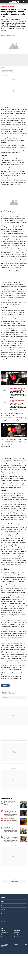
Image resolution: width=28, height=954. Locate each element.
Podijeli (3, 75)
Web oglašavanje (4, 934)
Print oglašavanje (17, 934)
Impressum (3, 930)
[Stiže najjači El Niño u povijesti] (23, 821)
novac (3, 909)
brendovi (3, 921)
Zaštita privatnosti (4, 932)
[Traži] (26, 2)
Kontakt (2, 936)
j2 (1, 905)
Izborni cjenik (16, 932)
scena (3, 917)
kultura (3, 913)
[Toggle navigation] (2, 1)
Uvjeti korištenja (17, 930)
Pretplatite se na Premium (20, 944)
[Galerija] (14, 46)
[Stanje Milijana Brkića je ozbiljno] (23, 804)
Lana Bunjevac (6, 33)
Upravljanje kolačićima (18, 936)
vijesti (3, 897)
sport (2, 901)
